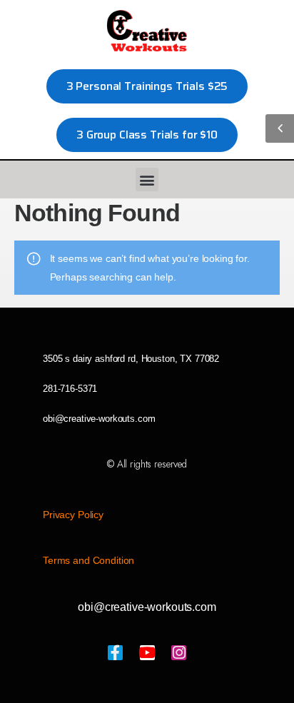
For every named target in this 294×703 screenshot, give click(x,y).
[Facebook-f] (115, 652)
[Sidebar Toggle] (279, 128)
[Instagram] (178, 652)
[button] (147, 179)
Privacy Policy (73, 514)
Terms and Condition (88, 560)
